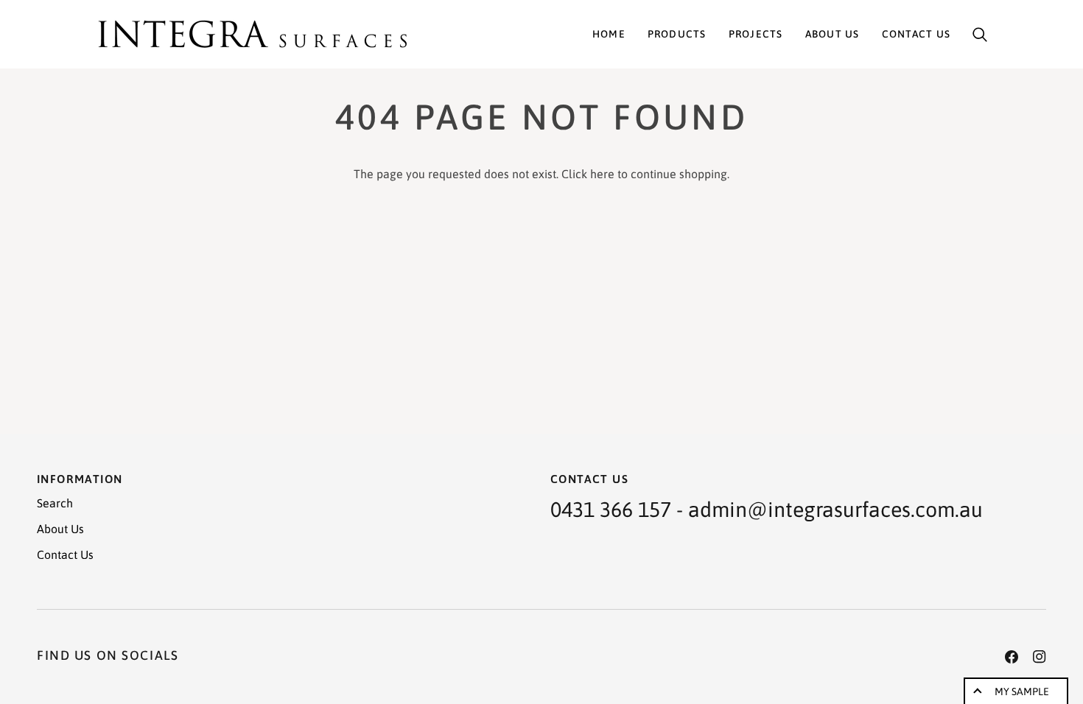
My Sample (1022, 691)
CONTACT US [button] (589, 478)
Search (55, 503)
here (602, 173)
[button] (677, 34)
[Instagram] (1039, 656)
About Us (60, 528)
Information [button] (79, 478)
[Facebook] (1011, 656)
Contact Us (65, 554)
